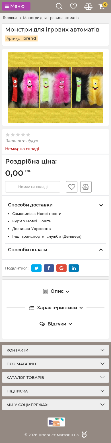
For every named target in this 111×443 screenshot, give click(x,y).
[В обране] (71, 187)
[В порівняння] (86, 187)
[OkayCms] (83, 435)
